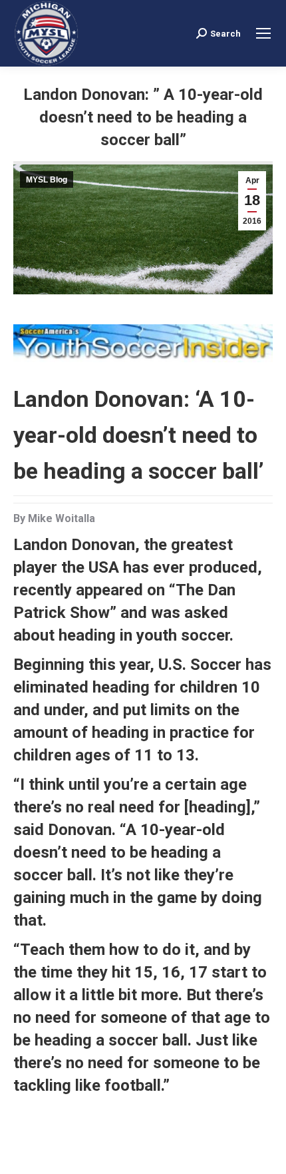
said (28, 829)
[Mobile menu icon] (263, 33)
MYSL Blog (46, 179)
